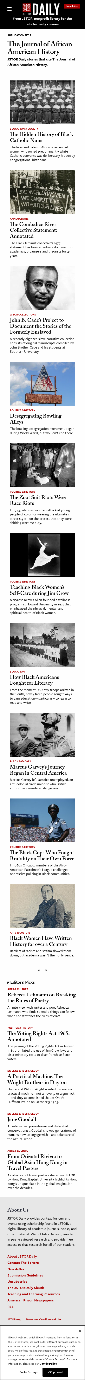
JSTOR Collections (23, 314)
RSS (10, 1306)
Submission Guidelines (25, 1275)
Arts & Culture (20, 932)
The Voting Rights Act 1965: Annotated (38, 1037)
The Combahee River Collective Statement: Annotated (33, 231)
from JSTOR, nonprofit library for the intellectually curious (42, 21)
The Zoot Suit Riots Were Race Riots (38, 501)
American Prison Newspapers (30, 1300)
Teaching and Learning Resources (33, 1293)
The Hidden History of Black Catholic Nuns (41, 138)
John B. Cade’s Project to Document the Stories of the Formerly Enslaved (40, 326)
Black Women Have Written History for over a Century (41, 942)
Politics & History (22, 410)
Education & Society (24, 129)
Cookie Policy (48, 1364)
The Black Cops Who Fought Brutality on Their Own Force (42, 856)
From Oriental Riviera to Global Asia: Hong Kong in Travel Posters (37, 1163)
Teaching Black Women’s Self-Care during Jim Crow (39, 591)
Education (17, 671)
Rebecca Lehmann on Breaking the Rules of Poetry (41, 998)
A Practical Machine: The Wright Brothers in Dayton (37, 1080)
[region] (42, 1352)
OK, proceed (55, 1372)
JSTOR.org (13, 1319)
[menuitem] (72, 6)
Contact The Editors (23, 1262)
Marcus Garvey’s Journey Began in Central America (38, 770)
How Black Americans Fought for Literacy (34, 681)
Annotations (19, 219)
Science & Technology (23, 1071)
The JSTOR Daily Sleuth (25, 1287)
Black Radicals (20, 761)
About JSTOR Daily (22, 1256)
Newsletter (72, 6)
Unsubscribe (17, 1281)
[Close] (80, 1331)
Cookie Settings (29, 1372)
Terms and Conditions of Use (43, 1319)
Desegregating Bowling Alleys (35, 419)
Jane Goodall (21, 1120)
